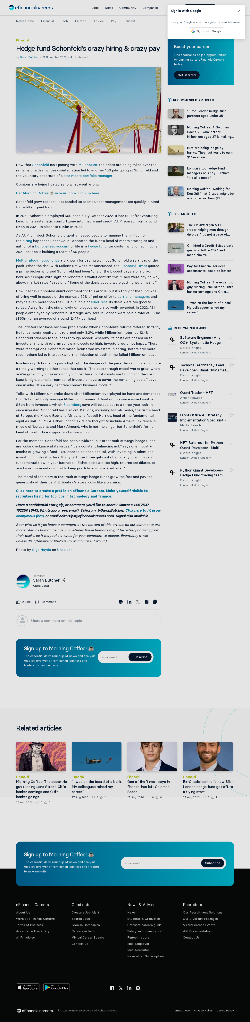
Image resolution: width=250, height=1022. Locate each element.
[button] (125, 511)
